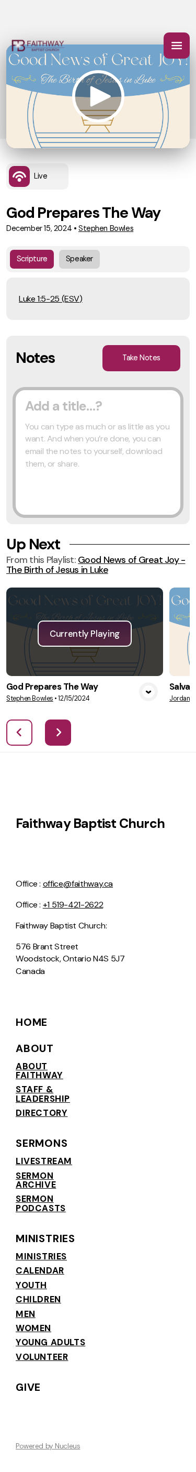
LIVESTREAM (44, 1161)
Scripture (32, 259)
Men (26, 1314)
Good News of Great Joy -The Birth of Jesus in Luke (95, 565)
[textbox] (98, 452)
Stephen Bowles (105, 229)
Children (38, 1299)
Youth (31, 1285)
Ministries (41, 1256)
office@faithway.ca (78, 883)
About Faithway (39, 1071)
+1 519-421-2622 (73, 904)
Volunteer (42, 1357)
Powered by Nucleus (48, 1446)
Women (33, 1328)
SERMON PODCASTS (41, 1203)
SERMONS (42, 1143)
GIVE (28, 1387)
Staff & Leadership (43, 1094)
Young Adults (50, 1342)
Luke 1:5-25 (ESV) (51, 298)
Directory (41, 1113)
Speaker (79, 259)
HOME (32, 1022)
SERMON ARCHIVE (36, 1180)
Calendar (40, 1270)
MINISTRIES (45, 1238)
